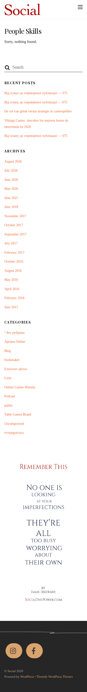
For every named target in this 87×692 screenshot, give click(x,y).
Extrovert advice (15, 369)
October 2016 (13, 261)
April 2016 (11, 289)
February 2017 (14, 252)
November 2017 (15, 216)
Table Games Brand (17, 414)
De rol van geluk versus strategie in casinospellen (38, 111)
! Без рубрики (14, 332)
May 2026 (11, 189)
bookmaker (12, 360)
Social (11, 671)
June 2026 (11, 180)
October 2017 (13, 225)
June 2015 (11, 307)
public (8, 405)
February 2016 (14, 298)
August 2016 (13, 271)
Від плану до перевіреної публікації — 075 (35, 93)
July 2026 (11, 170)
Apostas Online (14, 341)
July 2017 (11, 243)
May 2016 (11, 280)
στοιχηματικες (14, 432)
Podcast (9, 396)
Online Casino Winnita (19, 387)
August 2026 (13, 161)
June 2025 (11, 198)
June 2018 (11, 207)
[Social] (22, 13)
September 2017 (15, 234)
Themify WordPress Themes (54, 676)
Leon (7, 378)
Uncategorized (14, 423)
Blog (7, 351)
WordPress (27, 676)
